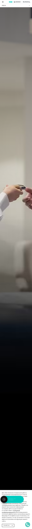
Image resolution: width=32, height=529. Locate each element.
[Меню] (3, 2)
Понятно (6, 525)
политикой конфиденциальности (11, 511)
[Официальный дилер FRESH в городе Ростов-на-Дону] (22, 2)
